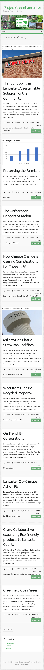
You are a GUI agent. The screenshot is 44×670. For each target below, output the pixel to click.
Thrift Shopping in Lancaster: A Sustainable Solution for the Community (21, 90)
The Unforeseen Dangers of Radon (17, 213)
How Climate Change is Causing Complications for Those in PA (20, 261)
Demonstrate (10, 643)
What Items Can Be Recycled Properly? (17, 390)
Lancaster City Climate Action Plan (20, 483)
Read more (36, 131)
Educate (31, 123)
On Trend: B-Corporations (13, 435)
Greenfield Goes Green (20, 590)
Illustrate (8, 648)
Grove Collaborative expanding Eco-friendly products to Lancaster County (21, 536)
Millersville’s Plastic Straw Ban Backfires (18, 342)
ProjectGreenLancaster (22, 7)
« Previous (8, 629)
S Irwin (8, 123)
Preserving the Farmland (22, 171)
